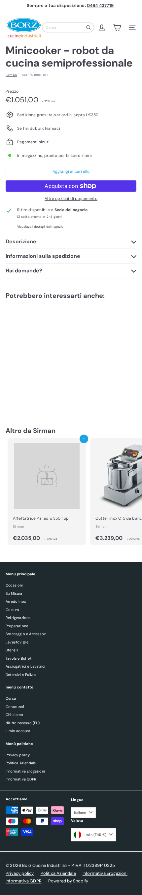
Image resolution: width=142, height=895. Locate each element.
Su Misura (14, 593)
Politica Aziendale (21, 763)
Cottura (12, 609)
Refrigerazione (18, 617)
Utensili (12, 650)
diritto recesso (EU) (23, 723)
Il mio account (18, 731)
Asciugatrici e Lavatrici (25, 666)
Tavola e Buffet (18, 658)
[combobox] (68, 27)
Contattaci (15, 706)
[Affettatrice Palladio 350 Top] (47, 491)
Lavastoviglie (17, 642)
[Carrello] (116, 27)
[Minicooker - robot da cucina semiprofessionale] (47, 356)
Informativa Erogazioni (25, 771)
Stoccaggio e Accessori (26, 634)
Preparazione (17, 626)
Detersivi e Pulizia (21, 674)
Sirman (44, 430)
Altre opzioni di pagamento (71, 198)
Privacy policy (18, 755)
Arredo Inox (16, 601)
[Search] (88, 27)
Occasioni (14, 585)
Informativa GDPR (21, 779)
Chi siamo (14, 714)
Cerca (11, 698)
